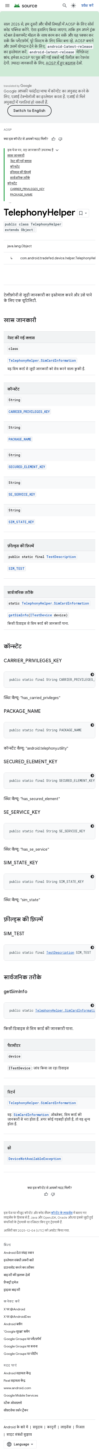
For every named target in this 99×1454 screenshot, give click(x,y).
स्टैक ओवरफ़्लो (13, 1403)
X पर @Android (14, 1309)
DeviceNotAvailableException (35, 1158)
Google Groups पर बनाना (21, 1346)
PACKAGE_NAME (20, 439)
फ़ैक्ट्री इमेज (11, 1282)
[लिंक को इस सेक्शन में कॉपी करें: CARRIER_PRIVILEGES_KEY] (66, 661)
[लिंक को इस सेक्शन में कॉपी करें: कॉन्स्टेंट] (26, 647)
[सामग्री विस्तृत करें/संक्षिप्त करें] (57, 150)
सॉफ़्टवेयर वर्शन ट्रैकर (16, 1410)
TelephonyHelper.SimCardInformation (42, 360)
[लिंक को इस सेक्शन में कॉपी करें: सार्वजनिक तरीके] (46, 978)
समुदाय (37, 1427)
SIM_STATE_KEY (21, 522)
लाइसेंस (66, 1427)
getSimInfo (18, 615)
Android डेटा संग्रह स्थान (19, 1253)
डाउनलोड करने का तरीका (19, 1267)
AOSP (8, 130)
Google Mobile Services (21, 1395)
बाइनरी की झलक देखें (17, 1275)
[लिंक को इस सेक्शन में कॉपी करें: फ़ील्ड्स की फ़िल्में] (47, 920)
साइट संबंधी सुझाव (19, 1434)
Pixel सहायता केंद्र (14, 1380)
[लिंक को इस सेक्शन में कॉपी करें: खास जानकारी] (40, 320)
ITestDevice (41, 615)
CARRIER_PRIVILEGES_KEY (29, 411)
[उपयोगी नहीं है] (60, 139)
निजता (80, 1427)
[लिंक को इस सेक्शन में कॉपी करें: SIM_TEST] (29, 934)
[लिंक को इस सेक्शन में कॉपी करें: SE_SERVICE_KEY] (45, 812)
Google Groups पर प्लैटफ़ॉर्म (22, 1339)
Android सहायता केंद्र (17, 1373)
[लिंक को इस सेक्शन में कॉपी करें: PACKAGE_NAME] (45, 711)
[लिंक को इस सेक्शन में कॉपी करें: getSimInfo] (32, 992)
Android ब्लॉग (13, 1324)
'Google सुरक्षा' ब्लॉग (17, 1331)
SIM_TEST (17, 568)
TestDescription (61, 556)
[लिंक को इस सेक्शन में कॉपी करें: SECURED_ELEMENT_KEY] (61, 762)
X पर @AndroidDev (17, 1317)
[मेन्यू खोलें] (7, 5)
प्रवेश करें (87, 5)
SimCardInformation (31, 1114)
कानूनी (51, 1427)
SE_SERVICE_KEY (22, 494)
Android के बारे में (16, 1427)
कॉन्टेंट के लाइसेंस (62, 1213)
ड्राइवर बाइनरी (12, 1290)
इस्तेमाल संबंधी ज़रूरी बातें (19, 1260)
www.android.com (17, 1388)
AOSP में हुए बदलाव (61, 63)
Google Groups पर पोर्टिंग (21, 1354)
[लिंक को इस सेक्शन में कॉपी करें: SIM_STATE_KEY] (42, 863)
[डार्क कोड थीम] (92, 674)
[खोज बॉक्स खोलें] (64, 5)
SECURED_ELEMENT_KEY (27, 467)
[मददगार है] (53, 139)
